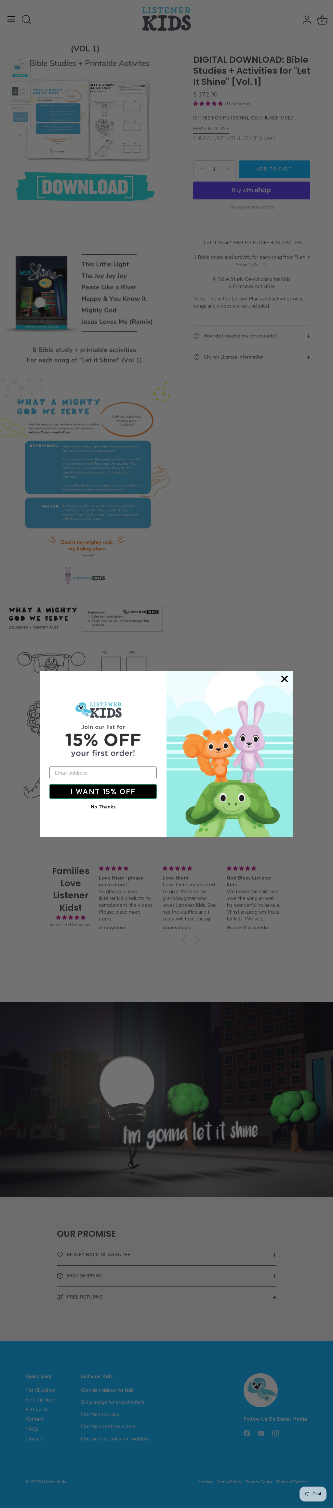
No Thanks (103, 807)
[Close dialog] (284, 678)
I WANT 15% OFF (103, 791)
